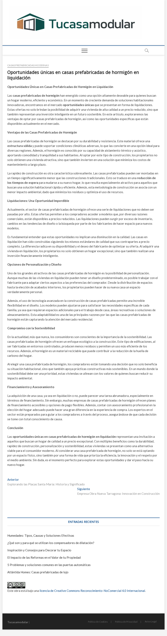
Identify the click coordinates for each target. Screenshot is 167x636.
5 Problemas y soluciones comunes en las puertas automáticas (49, 565)
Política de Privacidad (126, 621)
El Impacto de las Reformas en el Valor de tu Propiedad (44, 557)
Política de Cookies (98, 621)
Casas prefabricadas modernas (28, 65)
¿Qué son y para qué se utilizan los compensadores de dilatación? (50, 543)
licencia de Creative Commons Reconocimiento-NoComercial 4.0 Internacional (92, 590)
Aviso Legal (151, 621)
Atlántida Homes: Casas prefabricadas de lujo (37, 572)
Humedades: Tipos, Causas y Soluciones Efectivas (40, 535)
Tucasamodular (17, 622)
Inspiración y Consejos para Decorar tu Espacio (39, 550)
